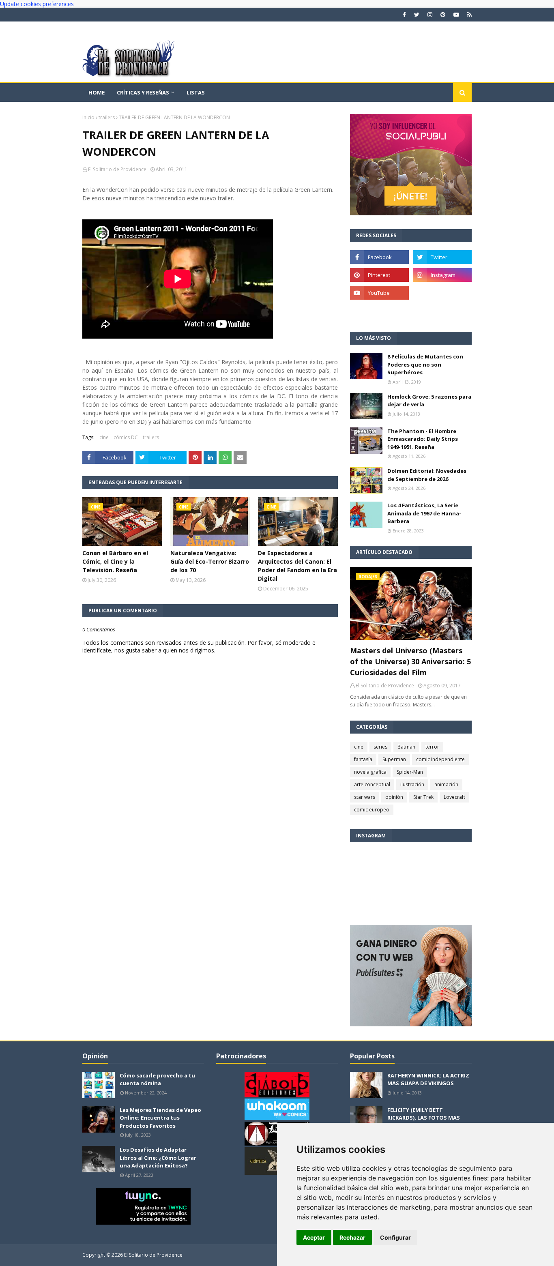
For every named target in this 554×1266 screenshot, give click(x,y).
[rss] (468, 14)
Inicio (88, 117)
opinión (394, 797)
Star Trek (423, 797)
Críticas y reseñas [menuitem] (143, 92)
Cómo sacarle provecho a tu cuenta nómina (157, 1079)
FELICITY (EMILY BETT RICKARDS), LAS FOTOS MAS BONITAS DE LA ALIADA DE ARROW (423, 1121)
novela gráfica (370, 771)
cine (104, 437)
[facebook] (404, 14)
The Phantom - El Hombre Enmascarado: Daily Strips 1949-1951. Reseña (422, 439)
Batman (406, 746)
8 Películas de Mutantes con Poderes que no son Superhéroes (425, 364)
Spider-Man (410, 771)
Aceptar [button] (314, 1237)
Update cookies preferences (37, 4)
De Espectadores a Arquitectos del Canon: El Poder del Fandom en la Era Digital (297, 565)
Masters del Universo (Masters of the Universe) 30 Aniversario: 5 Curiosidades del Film (410, 661)
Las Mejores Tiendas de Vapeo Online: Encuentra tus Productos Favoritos (160, 1117)
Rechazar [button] (352, 1237)
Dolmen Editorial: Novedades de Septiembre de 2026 (426, 475)
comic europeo (371, 809)
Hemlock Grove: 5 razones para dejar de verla (429, 400)
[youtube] (456, 14)
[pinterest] (442, 14)
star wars (364, 797)
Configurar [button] (395, 1237)
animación (446, 784)
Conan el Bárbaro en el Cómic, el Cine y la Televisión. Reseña (115, 561)
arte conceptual (372, 784)
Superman (394, 759)
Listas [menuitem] (196, 92)
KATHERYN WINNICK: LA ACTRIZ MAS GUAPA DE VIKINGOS (428, 1079)
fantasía (363, 759)
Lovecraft (454, 797)
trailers (107, 117)
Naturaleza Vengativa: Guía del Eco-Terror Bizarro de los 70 (209, 561)
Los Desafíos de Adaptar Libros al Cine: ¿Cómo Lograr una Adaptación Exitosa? (158, 1157)
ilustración (412, 784)
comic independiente (440, 759)
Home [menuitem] (96, 92)
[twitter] (416, 14)
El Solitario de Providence (117, 169)
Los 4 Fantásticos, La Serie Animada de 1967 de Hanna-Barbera (424, 513)
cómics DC (126, 437)
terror (432, 746)
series (380, 746)
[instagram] (429, 14)
